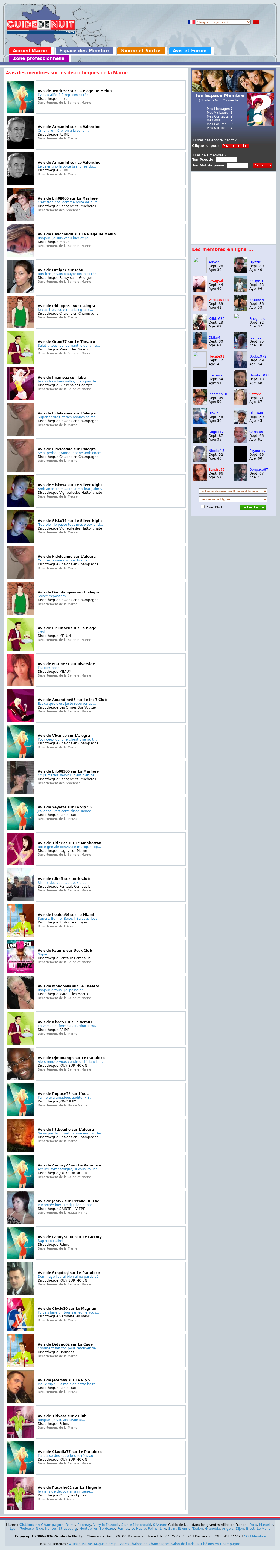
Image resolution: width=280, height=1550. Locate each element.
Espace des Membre (84, 50)
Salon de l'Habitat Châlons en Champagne (205, 1544)
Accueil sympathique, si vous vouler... (69, 1169)
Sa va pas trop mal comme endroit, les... (71, 1133)
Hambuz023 (259, 375)
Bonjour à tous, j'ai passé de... (62, 990)
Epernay (84, 1525)
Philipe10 (256, 281)
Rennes (123, 1529)
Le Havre (138, 1529)
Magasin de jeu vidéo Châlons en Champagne (131, 1544)
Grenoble (212, 1529)
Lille (163, 1529)
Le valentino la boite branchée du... (67, 166)
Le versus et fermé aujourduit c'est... (68, 1026)
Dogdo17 (216, 432)
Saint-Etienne (179, 1529)
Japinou (255, 338)
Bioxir (213, 413)
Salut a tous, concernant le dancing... (69, 345)
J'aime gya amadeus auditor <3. (64, 1097)
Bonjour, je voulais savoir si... (61, 1420)
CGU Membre (255, 1536)
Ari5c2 (214, 262)
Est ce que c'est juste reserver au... (67, 704)
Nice (39, 1529)
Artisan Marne (80, 1544)
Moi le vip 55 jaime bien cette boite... (68, 1384)
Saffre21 (256, 394)
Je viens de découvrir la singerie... (65, 1491)
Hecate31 (216, 356)
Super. (43, 954)
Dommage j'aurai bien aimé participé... (70, 1277)
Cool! (42, 632)
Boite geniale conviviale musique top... (69, 847)
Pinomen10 (218, 394)
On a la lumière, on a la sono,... (63, 131)
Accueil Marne (30, 50)
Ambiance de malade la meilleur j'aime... (71, 489)
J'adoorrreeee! (49, 668)
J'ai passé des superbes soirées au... (67, 1456)
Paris (253, 1525)
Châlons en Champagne (41, 1525)
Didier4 (214, 338)
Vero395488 (219, 300)
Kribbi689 (217, 319)
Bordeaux (107, 1529)
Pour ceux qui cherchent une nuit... (67, 739)
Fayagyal (216, 281)
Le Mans (263, 1529)
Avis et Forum (190, 50)
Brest (250, 1529)
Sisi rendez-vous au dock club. (63, 883)
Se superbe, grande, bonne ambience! (69, 453)
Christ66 (256, 432)
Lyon (14, 1529)
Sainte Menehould (136, 1525)
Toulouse (27, 1529)
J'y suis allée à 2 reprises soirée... (65, 95)
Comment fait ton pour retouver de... (68, 1348)
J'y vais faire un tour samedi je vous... (68, 1312)
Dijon (240, 1529)
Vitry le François (106, 1525)
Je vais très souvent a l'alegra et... (65, 310)
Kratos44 (256, 300)
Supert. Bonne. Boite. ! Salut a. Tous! (68, 918)
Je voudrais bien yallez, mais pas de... (68, 381)
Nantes (51, 1529)
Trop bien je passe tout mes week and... (70, 525)
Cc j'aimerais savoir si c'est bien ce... (68, 775)
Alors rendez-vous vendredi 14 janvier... (70, 1062)
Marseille (266, 1525)
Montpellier (88, 1529)
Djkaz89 (255, 262)
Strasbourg (68, 1529)
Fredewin (216, 375)
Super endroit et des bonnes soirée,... (69, 417)
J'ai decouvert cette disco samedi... (66, 811)
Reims (70, 1525)
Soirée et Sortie (141, 50)
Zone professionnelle (39, 58)
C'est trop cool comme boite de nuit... (69, 202)
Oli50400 (256, 413)
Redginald (257, 319)
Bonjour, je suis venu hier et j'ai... (65, 238)
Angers (228, 1529)
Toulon (197, 1529)
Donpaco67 (258, 470)
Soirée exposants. (52, 596)
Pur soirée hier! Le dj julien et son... (67, 1205)
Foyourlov (257, 451)
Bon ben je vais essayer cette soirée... (69, 274)
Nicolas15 (216, 451)
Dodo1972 (258, 356)
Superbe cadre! (50, 1241)
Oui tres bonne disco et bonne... (64, 560)
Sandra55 (217, 470)
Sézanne (160, 1525)
